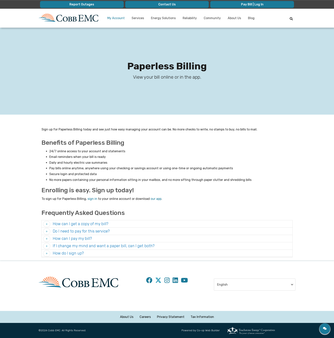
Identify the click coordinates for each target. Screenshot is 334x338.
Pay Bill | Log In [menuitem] (252, 4)
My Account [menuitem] (114, 19)
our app (156, 199)
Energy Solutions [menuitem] (162, 19)
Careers (145, 317)
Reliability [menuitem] (188, 19)
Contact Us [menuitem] (167, 4)
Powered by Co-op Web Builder (200, 330)
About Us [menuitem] (233, 19)
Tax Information (202, 317)
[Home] (68, 18)
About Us (126, 317)
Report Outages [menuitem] (81, 4)
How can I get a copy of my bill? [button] (80, 223)
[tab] (167, 224)
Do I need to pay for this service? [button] (81, 231)
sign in (92, 199)
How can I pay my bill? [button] (72, 238)
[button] (325, 328)
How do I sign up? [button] (68, 253)
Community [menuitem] (211, 19)
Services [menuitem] (136, 19)
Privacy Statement (170, 317)
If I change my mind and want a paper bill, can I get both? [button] (103, 245)
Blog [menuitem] (251, 18)
